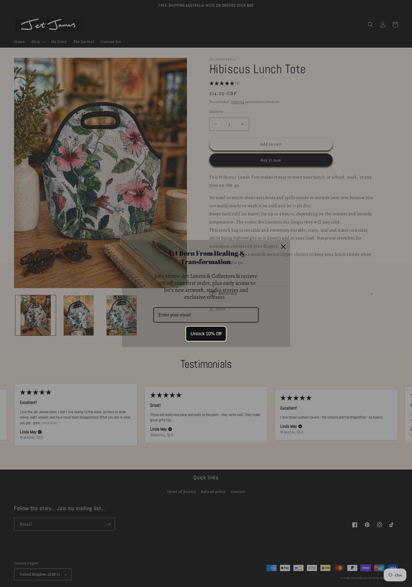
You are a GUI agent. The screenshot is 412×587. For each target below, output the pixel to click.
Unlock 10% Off (206, 333)
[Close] (283, 246)
